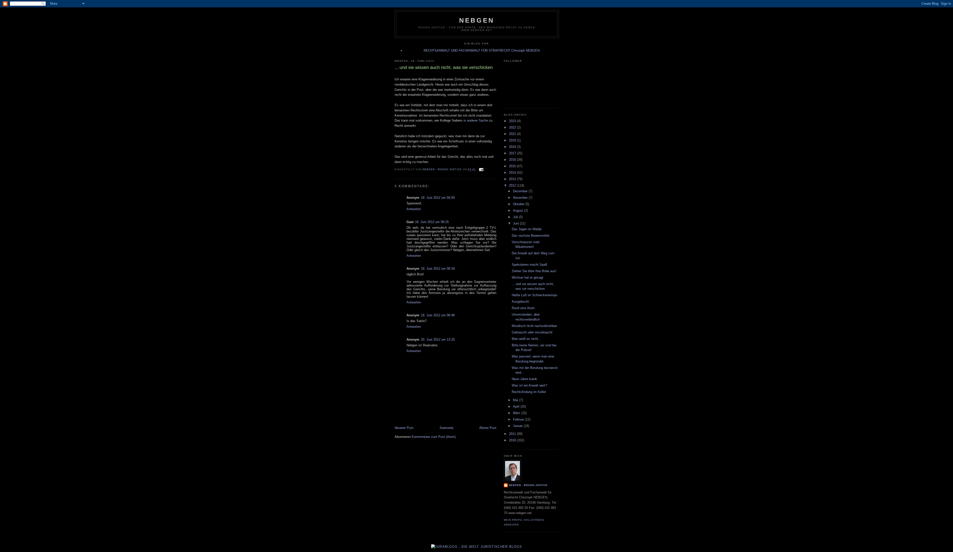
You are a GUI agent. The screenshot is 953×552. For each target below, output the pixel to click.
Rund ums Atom (523, 308)
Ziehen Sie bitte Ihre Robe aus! (534, 271)
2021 (513, 134)
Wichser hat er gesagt (527, 277)
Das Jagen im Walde (527, 229)
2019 (513, 140)
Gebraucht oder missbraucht (532, 332)
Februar (519, 419)
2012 (513, 185)
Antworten (414, 209)
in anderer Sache (475, 120)
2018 (513, 147)
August (518, 210)
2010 (513, 440)
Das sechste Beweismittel (530, 235)
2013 (513, 179)
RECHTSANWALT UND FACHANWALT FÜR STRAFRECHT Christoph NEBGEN (482, 50)
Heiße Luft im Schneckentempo (534, 295)
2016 (513, 160)
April (516, 406)
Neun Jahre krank (524, 379)
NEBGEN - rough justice (528, 485)
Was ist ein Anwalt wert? (529, 385)
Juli (516, 217)
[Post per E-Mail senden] (481, 169)
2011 (513, 434)
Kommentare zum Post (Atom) (434, 437)
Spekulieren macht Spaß (529, 264)
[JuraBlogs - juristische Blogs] (476, 547)
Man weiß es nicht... (526, 339)
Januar (518, 426)
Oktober (519, 204)
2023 (513, 121)
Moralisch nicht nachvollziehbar (534, 326)
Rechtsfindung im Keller (529, 392)
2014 (513, 172)
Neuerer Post (404, 428)
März (517, 413)
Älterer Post (487, 428)
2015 (513, 166)
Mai (516, 400)
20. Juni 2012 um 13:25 (438, 339)
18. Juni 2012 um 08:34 (438, 268)
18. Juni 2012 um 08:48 (438, 315)
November (521, 197)
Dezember (521, 191)
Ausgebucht (520, 301)
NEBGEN (476, 20)
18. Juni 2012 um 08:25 (432, 222)
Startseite (446, 428)
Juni (516, 223)
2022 (513, 127)
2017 (513, 153)
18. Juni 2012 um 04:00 (438, 197)
